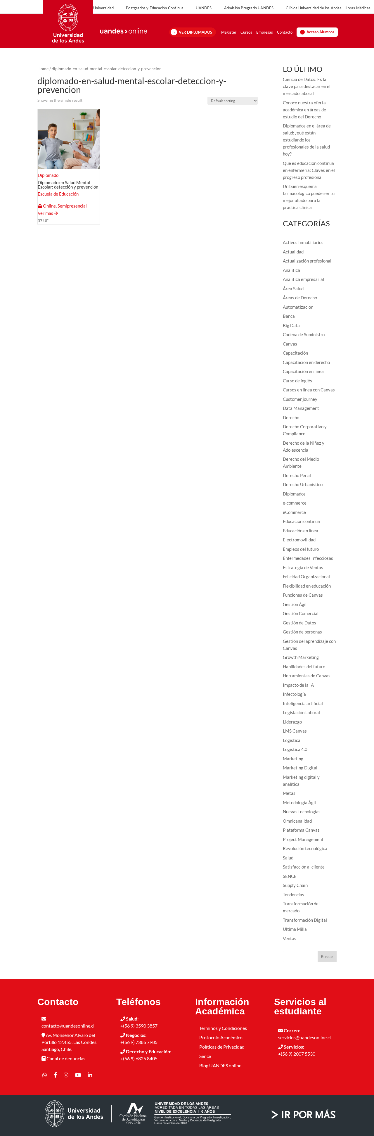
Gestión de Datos (299, 622)
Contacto (284, 32)
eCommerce (294, 512)
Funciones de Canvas (303, 595)
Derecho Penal (297, 475)
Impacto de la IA (298, 685)
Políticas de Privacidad (222, 1046)
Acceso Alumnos (320, 32)
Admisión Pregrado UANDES (249, 8)
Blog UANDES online (220, 1065)
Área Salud (293, 288)
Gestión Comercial (300, 613)
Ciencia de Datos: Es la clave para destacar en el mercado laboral (306, 86)
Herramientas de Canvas (306, 675)
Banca (289, 316)
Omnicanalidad (297, 820)
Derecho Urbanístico (303, 484)
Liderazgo (292, 721)
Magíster (228, 32)
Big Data (291, 325)
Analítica (291, 270)
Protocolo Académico (221, 1037)
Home (43, 68)
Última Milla (295, 929)
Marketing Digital (300, 767)
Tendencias (293, 894)
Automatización (298, 307)
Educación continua (301, 521)
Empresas (264, 32)
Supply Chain (295, 885)
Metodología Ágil (299, 802)
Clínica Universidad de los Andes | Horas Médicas (328, 8)
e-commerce (295, 502)
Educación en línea (300, 530)
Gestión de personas (302, 631)
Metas (289, 793)
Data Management (301, 408)
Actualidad (293, 251)
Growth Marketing (301, 657)
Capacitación (295, 352)
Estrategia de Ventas (303, 567)
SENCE (290, 876)
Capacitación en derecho (306, 362)
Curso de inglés (297, 380)
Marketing (293, 758)
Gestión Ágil (295, 604)
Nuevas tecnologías (302, 811)
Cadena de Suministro (304, 334)
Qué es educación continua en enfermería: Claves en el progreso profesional (309, 170)
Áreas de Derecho (300, 297)
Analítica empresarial (303, 279)
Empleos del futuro (301, 549)
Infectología (294, 694)
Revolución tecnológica (305, 848)
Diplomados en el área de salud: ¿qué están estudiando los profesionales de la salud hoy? (307, 139)
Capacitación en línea (303, 371)
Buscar (327, 956)
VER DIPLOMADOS (195, 32)
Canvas (290, 343)
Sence (205, 1056)
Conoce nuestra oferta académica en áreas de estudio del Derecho (304, 109)
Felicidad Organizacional (306, 576)
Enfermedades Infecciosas (308, 558)
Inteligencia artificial (303, 703)
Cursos (246, 32)
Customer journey (300, 399)
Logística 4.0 (295, 749)
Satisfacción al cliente (304, 866)
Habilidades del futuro (304, 666)
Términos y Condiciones (223, 1028)
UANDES (204, 8)
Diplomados (294, 493)
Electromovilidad (299, 539)
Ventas (289, 938)
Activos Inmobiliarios (303, 242)
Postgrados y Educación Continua (154, 8)
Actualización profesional (307, 260)
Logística (291, 740)
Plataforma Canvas (301, 830)
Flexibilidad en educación (307, 585)
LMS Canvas (295, 730)
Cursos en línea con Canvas (309, 389)
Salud (288, 857)
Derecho (291, 417)
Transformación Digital (305, 920)
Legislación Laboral (301, 712)
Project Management (303, 839)
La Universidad (101, 8)
